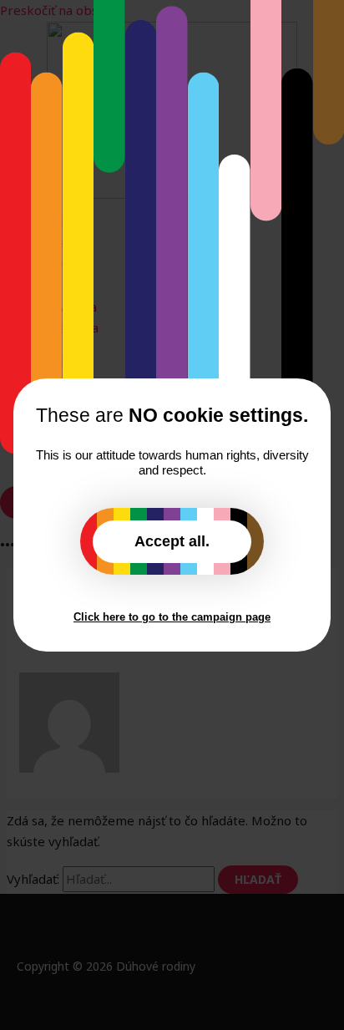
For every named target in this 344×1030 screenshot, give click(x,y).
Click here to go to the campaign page (172, 617)
